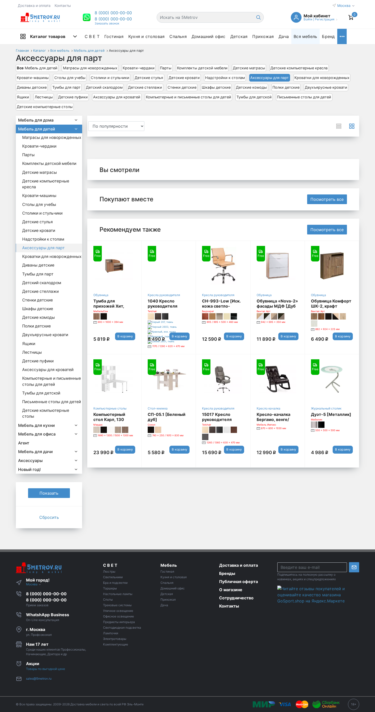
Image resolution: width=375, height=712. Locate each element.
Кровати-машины (33, 77)
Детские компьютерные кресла (299, 68)
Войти (308, 19)
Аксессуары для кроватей (116, 97)
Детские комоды (251, 87)
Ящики (23, 97)
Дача (284, 36)
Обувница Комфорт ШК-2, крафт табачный (331, 306)
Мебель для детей (37, 68)
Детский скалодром (104, 87)
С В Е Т (92, 36)
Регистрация (324, 19)
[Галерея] (351, 126)
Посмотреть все (327, 199)
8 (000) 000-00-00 (113, 18)
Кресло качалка (268, 408)
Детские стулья (149, 77)
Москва (344, 5)
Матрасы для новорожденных (90, 68)
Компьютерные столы (110, 408)
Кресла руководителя (164, 295)
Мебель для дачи (35, 451)
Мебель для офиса (37, 434)
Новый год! (29, 469)
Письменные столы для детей (304, 97)
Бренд (328, 36)
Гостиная (113, 36)
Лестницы (44, 97)
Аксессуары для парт (269, 77)
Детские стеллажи (145, 87)
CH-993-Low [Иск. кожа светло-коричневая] (221, 306)
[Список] (338, 126)
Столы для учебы (69, 77)
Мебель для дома (36, 120)
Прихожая (263, 36)
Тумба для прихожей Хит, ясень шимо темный (114, 306)
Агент (23, 442)
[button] (113, 13)
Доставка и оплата (34, 5)
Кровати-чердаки (139, 68)
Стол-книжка (158, 408)
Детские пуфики (73, 97)
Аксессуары (30, 460)
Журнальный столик (326, 408)
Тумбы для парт (66, 87)
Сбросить (49, 517)
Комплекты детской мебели (202, 68)
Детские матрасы (249, 68)
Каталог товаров (47, 36)
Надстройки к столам (225, 77)
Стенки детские (182, 87)
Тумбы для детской (254, 97)
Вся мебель (305, 36)
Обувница (100, 295)
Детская (238, 36)
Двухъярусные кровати (326, 87)
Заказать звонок (107, 23)
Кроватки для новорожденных (321, 77)
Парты (165, 68)
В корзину (125, 336)
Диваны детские (32, 87)
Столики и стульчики (110, 77)
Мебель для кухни (36, 425)
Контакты (63, 5)
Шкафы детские (216, 87)
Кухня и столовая (146, 36)
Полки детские (285, 87)
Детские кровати (184, 77)
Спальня (177, 36)
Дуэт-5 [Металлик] (331, 414)
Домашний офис (209, 36)
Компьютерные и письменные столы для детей (188, 97)
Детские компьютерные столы (45, 106)
